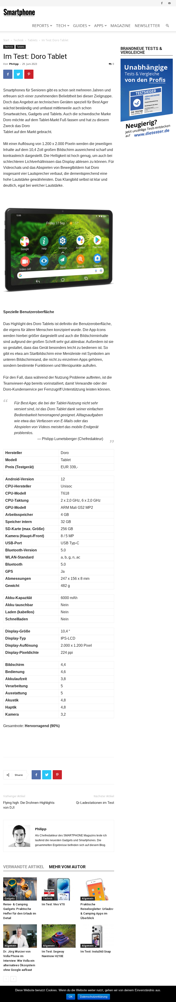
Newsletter (147, 25)
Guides (80, 25)
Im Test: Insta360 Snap (95, 951)
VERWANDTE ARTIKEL (23, 866)
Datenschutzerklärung (93, 996)
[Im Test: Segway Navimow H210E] (58, 935)
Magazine (120, 25)
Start (6, 40)
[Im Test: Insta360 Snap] (97, 935)
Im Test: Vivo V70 (53, 904)
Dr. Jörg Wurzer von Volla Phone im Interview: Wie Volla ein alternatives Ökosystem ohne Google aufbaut (19, 961)
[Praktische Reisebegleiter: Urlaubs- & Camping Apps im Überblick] (97, 889)
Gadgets (10, 898)
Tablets (32, 40)
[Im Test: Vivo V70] (58, 889)
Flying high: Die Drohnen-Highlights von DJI (29, 805)
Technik (18, 40)
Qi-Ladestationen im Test (95, 803)
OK (71, 996)
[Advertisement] (58, 742)
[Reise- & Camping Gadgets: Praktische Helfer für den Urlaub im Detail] (20, 889)
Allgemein (88, 898)
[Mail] (169, 3)
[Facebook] (161, 3)
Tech (61, 25)
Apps (98, 25)
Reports (40, 25)
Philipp (14, 64)
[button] (167, 26)
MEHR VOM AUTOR (67, 866)
